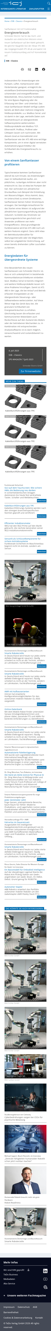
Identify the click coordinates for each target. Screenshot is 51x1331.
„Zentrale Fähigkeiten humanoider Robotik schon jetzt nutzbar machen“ (25, 1159)
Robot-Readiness (13, 1202)
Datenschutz (24, 1307)
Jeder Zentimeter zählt (15, 800)
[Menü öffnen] (48, 9)
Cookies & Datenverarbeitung (18, 1317)
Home (7, 21)
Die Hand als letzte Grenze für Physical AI (24, 775)
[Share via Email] (29, 69)
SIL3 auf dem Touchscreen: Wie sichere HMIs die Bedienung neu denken (23, 489)
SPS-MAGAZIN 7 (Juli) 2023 (21, 359)
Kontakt (39, 1317)
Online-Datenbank (13, 709)
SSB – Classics (16, 21)
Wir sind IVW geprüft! (14, 1270)
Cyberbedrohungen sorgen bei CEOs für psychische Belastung (24, 1118)
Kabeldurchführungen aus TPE (20, 410)
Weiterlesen (41, 500)
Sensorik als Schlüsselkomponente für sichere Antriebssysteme (23, 540)
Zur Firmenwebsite (31, 371)
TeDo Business (11, 1274)
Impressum (9, 1307)
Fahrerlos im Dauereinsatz (17, 822)
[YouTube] (45, 1279)
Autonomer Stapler (14, 887)
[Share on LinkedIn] (36, 69)
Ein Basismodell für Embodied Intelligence (25, 869)
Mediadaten (9, 1279)
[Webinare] (45, 1287)
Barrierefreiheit (11, 1312)
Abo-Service (9, 1283)
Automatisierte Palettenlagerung (20, 752)
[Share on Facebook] (43, 69)
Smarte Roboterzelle (14, 653)
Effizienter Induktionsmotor (17, 523)
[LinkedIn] (45, 1271)
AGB (35, 1307)
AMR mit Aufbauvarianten (17, 691)
